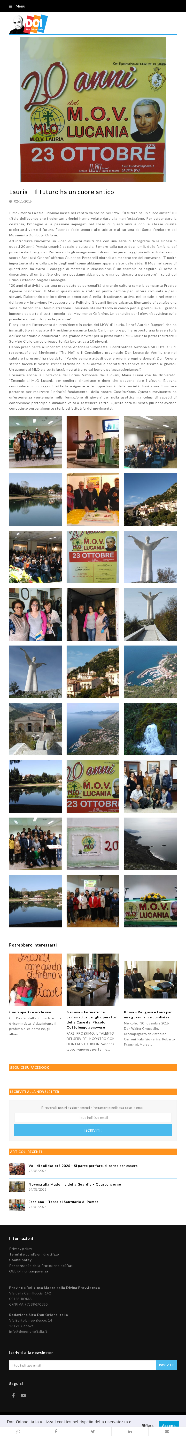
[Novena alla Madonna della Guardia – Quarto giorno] (17, 1187)
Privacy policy (20, 1249)
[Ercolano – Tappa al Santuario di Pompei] (17, 1205)
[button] (18, 1431)
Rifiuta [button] (148, 1426)
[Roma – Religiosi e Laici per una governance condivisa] (150, 980)
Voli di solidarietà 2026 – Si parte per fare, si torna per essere (83, 1166)
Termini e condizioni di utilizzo (34, 1254)
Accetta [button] (169, 1426)
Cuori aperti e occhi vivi (30, 1012)
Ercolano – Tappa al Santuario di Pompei (64, 1202)
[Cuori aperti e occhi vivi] (35, 980)
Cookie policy (20, 1260)
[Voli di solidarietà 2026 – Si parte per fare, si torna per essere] (17, 1169)
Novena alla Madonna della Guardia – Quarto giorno (75, 1184)
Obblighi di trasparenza (28, 1271)
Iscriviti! (93, 1130)
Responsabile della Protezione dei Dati (41, 1265)
